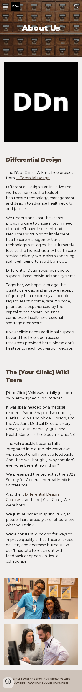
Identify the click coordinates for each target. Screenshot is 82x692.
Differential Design (33, 178)
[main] (41, 28)
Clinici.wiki (14, 500)
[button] (5, 6)
